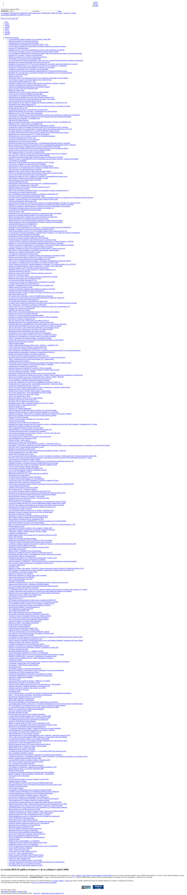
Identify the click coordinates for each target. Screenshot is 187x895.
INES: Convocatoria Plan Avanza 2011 (21, 579)
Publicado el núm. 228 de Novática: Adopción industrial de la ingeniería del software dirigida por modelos (41, 204)
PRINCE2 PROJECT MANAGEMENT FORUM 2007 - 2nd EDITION (31, 774)
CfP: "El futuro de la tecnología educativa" (22, 763)
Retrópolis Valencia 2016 (16, 90)
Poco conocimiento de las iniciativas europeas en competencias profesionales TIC (34, 194)
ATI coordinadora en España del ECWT (21, 609)
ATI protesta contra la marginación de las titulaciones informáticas (29, 617)
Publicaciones (46, 13)
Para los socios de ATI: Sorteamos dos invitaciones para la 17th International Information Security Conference (42, 145)
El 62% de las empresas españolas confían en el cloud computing (28, 238)
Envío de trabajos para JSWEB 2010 (20, 624)
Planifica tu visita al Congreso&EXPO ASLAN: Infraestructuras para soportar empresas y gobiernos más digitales (43, 159)
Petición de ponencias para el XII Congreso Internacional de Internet (30, 744)
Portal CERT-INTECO (16, 537)
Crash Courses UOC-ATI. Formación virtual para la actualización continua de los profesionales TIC (39, 306)
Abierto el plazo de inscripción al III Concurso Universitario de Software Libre (33, 725)
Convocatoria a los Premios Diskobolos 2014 (22, 192)
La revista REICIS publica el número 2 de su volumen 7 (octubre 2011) (30, 528)
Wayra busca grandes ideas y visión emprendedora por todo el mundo (30, 392)
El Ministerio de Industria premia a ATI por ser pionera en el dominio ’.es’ (31, 208)
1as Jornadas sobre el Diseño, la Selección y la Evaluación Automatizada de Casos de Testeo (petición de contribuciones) (46, 703)
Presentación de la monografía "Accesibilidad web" (24, 118)
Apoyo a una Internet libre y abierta (19, 396)
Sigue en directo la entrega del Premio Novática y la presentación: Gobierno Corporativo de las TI (39, 190)
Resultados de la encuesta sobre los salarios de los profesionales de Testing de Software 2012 (37, 493)
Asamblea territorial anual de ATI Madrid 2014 (23, 224)
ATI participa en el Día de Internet (19, 475)
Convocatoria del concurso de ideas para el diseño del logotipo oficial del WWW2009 (35, 802)
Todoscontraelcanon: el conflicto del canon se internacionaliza (28, 746)
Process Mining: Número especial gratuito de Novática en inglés (28, 178)
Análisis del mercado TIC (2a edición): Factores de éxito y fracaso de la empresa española (36, 811)
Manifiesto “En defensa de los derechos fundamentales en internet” (29, 645)
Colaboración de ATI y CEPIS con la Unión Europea (25, 595)
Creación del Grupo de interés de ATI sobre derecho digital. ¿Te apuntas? (31, 364)
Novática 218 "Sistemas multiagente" (20, 408)
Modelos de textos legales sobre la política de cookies (25, 278)
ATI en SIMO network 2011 (17, 549)
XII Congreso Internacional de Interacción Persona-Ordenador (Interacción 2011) (33, 586)
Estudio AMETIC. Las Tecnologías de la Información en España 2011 (30, 429)
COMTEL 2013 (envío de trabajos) (19, 310)
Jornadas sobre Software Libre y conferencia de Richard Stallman (29, 584)
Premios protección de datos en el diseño (21, 341)
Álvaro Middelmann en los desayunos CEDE (22, 438)
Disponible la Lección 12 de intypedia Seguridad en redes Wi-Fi (28, 515)
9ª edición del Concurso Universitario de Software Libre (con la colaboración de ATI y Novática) (38, 127)
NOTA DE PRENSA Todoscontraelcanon (22, 818)
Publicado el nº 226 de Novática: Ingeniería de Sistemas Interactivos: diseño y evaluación (36, 243)
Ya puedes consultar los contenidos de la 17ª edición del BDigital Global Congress (34, 131)
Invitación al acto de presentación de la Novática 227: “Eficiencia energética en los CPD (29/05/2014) (40, 227)
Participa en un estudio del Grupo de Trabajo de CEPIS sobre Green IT (30, 552)
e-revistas (55, 881)
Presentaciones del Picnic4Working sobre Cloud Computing (27, 331)
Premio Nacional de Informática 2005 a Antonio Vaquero (26, 855)
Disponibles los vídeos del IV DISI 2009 (21, 635)
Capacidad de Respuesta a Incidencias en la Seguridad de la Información (31, 793)
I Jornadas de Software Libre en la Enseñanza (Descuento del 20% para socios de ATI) (35, 784)
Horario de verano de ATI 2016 (18, 74)
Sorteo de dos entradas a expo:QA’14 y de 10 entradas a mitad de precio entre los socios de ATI (38, 231)
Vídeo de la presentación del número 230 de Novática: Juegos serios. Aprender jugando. (36, 173)
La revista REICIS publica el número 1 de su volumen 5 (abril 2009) (30, 39)
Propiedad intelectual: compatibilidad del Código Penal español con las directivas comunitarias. (38, 324)
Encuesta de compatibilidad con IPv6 (20, 471)
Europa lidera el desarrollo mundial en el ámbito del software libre (29, 614)
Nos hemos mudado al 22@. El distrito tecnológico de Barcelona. (29, 268)
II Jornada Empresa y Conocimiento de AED (22, 405)
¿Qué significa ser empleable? (18, 160)
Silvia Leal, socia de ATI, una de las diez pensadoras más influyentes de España (33, 276)
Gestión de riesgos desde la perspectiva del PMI (23, 487)
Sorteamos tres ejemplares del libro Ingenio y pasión (25, 252)
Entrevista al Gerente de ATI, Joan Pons (21, 573)
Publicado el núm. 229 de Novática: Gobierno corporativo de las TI (29, 187)
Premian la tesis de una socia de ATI (20, 500)
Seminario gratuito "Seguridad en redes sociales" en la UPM (27, 688)
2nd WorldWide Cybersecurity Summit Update (23, 572)
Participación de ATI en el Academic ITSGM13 (23, 313)
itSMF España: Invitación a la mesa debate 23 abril (24, 682)
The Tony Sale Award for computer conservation (24, 466)
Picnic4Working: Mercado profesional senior (22, 556)
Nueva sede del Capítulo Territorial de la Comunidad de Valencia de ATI (31, 563)
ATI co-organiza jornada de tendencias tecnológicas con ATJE (28, 470)
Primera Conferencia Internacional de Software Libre (25, 758)
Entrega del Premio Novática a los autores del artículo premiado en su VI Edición (33, 412)
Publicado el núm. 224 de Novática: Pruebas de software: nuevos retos (30, 273)
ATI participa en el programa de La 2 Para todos (23, 185)
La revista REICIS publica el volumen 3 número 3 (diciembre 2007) (29, 760)
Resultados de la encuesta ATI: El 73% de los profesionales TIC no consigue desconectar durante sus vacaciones (43, 64)
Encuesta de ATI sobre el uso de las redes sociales (24, 394)
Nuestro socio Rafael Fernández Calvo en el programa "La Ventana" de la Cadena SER (35, 266)
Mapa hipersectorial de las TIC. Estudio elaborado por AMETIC (28, 473)
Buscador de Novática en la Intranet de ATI (22, 319)
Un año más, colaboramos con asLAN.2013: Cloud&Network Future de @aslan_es (34, 382)
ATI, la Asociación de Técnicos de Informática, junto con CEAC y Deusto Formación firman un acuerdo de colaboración (46, 60)
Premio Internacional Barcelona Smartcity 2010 (23, 628)
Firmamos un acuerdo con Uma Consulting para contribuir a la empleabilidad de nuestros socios (38, 176)
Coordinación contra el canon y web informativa (23, 844)
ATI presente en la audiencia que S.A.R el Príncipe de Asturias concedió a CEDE (34, 262)
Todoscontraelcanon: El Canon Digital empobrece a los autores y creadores (32, 730)
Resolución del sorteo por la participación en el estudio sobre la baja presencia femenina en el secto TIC (40, 129)
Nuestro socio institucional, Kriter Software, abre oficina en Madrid (29, 87)
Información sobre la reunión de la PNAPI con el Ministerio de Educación (31, 821)
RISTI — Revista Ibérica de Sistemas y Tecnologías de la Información (30, 695)
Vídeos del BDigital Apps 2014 (18, 181)
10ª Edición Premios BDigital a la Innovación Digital (25, 477)
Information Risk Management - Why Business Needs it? (26, 765)
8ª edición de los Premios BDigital (19, 626)
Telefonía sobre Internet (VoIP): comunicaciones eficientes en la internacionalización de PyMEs (38, 804)
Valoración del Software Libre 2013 (20, 271)
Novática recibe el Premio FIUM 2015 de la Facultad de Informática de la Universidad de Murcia (38, 148)
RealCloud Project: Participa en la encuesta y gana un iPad (27, 496)
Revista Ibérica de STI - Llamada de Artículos (23, 489)
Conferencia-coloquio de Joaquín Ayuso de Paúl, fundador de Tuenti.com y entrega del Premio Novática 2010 (42, 544)
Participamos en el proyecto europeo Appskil (22, 141)
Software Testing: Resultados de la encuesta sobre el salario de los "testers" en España (35, 326)
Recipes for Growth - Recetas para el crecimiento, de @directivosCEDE (31, 329)
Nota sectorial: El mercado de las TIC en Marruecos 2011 (26, 519)
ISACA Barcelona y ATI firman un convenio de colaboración (27, 305)
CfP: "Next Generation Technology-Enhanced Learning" (26, 761)
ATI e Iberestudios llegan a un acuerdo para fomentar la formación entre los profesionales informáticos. (40, 693)
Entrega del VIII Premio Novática (19, 189)
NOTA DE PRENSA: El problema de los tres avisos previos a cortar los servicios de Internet (37, 705)
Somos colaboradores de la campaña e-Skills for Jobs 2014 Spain (29, 218)
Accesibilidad (5, 13)
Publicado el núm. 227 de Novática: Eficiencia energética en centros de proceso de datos (36, 220)
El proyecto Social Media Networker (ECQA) (23, 280)
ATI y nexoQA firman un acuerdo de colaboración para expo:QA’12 (30, 491)
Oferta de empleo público (16, 343)
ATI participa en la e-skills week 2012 (20, 508)
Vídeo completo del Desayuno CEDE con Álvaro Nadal (26, 428)
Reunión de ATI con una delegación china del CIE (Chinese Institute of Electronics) (34, 593)
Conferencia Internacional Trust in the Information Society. (27, 644)
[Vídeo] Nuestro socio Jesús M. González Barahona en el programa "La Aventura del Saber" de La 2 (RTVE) (42, 264)
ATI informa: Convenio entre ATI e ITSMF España (24, 663)
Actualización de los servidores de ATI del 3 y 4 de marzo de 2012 (29, 498)
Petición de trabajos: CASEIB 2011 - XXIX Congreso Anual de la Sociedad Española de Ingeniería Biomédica (43, 561)
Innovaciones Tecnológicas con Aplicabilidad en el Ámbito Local (29, 797)
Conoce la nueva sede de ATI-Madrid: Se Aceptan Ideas (26, 94)
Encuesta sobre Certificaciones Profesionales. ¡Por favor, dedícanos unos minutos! (34, 798)
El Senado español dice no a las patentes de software (25, 863)
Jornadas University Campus (17, 781)
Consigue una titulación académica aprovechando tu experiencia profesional (32, 289)
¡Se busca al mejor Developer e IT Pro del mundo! (24, 139)
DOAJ (68, 881)
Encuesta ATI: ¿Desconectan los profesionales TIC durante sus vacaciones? (32, 67)
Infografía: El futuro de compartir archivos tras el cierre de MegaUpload (31, 512)
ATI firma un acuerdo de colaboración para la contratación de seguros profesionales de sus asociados (39, 206)
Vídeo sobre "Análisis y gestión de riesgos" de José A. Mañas (27, 531)
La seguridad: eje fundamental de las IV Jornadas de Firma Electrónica (30, 790)
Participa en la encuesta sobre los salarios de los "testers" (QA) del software (32, 257)
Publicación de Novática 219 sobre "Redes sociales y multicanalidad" (30, 391)
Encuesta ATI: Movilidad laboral (19, 48)
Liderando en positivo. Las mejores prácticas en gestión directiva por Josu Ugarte (33, 463)
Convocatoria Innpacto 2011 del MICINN (21, 577)
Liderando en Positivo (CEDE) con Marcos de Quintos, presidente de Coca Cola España (36, 292)
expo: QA (12, 777)
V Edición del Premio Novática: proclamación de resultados (27, 559)
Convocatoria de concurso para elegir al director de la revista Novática (30, 80)
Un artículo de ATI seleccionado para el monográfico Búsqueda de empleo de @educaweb (36, 297)
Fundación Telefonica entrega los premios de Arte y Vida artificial (29, 823)
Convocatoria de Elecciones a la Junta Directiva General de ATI (28, 301)
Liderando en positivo (15, 660)
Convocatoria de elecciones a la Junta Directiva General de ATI (28, 109)
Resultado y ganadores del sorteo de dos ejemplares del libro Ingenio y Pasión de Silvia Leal (37, 248)
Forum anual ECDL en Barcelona (19, 776)
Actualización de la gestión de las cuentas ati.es (23, 366)
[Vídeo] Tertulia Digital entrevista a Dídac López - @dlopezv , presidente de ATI (33, 345)
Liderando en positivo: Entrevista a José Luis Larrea (25, 482)
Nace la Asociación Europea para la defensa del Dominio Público (29, 619)
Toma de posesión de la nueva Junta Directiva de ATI (25, 101)
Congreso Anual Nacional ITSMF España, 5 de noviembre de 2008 (29, 718)
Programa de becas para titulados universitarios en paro (25, 638)
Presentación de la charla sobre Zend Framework (24, 299)
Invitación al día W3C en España (19, 689)
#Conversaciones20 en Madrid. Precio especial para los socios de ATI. (30, 378)
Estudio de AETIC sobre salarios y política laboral (24, 630)
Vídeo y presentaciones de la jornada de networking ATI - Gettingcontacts (31, 359)
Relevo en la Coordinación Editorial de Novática (23, 835)
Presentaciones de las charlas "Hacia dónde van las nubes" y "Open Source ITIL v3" (35, 443)
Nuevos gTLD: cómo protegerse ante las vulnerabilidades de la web (29, 259)
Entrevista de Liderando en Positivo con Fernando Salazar (26, 522)
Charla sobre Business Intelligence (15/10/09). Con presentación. (28, 653)
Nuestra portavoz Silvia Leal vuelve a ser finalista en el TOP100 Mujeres (31, 166)
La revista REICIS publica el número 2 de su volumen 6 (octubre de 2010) (31, 603)
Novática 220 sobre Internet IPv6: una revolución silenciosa (27, 354)
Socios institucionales (34, 13)
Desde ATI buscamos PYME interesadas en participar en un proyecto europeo (32, 410)
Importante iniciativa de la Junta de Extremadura (23, 830)
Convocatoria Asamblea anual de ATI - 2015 (22, 138)
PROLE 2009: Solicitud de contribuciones (22, 698)
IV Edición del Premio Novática (18, 649)
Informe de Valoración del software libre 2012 (23, 399)
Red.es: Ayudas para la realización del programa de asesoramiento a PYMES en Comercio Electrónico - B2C (42, 524)
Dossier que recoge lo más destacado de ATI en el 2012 (26, 389)
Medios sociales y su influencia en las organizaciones (25, 551)
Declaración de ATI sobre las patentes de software (24, 672)
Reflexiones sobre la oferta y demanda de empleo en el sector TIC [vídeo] (31, 403)
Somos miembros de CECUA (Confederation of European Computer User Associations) (36, 222)
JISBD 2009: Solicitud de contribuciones (21, 700)
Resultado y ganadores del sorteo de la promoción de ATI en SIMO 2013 (31, 285)
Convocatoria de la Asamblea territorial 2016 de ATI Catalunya (28, 95)
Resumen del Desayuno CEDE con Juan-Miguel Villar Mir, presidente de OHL (33, 464)
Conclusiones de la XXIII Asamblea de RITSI (23, 851)
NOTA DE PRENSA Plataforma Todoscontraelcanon (25, 828)
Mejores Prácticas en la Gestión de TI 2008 (22, 747)
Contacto (73, 13)
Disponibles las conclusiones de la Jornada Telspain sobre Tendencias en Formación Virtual (37, 255)
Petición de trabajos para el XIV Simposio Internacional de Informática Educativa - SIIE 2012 (37, 450)
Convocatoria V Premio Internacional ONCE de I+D (25, 742)
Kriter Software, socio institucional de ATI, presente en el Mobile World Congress (34, 167)
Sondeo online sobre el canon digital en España (23, 819)
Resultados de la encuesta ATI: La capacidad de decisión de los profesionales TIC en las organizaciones (40, 73)
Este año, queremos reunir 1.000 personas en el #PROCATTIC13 (29, 320)
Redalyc (61, 881)
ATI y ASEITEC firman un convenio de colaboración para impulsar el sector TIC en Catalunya (38, 153)
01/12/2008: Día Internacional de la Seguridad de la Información (28, 719)
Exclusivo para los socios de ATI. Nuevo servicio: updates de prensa (29, 150)
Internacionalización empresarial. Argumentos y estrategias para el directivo (32, 352)
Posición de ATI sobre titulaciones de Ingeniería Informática (27, 714)
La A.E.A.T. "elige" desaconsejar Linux (21, 853)
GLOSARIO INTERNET (9, 15)
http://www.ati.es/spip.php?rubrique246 (44, 882)
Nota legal (36, 893)
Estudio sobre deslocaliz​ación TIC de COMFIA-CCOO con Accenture (30, 540)
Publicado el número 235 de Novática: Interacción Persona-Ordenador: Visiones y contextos (37, 83)
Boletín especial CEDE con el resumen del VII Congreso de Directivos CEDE (33, 535)
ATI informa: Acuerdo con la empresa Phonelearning (25, 668)
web (73, 875)
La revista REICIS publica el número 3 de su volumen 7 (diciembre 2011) (31, 510)
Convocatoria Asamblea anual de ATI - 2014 (22, 225)
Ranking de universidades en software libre (22, 449)
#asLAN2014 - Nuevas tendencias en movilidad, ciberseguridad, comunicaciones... (34, 250)
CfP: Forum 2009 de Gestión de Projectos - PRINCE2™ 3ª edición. (29, 681)
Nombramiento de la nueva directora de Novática (24, 43)
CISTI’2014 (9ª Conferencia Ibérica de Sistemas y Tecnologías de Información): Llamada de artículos (40, 261)
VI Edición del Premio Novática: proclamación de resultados (27, 431)
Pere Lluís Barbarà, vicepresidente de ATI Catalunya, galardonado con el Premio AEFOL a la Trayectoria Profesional (45, 350)
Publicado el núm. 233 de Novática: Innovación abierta (25, 113)
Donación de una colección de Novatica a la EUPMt (25, 180)
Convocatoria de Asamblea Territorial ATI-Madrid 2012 (26, 468)
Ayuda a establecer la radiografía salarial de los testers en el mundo (29, 380)
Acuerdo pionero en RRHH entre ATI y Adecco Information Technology (31, 658)
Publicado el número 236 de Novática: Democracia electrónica (28, 57)
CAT (5, 18)
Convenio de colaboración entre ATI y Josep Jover (24, 385)
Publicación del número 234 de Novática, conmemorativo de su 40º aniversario (33, 111)
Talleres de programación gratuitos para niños (22, 201)
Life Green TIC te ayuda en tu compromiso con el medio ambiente (29, 155)
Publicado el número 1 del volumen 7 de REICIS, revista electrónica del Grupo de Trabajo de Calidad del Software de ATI (46, 568)
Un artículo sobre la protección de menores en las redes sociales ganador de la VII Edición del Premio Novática (43, 303)
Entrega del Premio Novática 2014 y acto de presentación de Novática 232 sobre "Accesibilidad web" (40, 122)
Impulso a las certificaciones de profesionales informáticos (26, 709)
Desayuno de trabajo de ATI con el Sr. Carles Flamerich (26, 398)
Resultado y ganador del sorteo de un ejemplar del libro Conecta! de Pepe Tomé (33, 199)
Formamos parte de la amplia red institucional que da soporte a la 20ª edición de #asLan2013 (37, 357)
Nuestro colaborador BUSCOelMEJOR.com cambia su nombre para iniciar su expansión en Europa (39, 106)
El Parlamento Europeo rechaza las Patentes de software (26, 856)
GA (8, 18)
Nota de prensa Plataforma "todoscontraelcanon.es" (24, 607)
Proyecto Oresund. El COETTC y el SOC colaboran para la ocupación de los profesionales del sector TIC (41, 461)
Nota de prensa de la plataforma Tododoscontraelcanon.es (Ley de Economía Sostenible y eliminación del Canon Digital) (46, 640)
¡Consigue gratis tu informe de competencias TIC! (24, 283)
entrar (59, 11)
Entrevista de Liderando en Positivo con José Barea (24, 426)
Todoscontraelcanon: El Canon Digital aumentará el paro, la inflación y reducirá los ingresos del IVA (39, 735)
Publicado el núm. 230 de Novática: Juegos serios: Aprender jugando (30, 171)
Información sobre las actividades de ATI (21, 827)
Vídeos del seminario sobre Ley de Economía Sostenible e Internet (29, 631)
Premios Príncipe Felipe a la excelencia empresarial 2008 (26, 769)
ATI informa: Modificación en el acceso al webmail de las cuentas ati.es (30, 675)
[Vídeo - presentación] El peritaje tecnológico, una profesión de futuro (30, 338)
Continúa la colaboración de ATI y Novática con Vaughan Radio (28, 69)
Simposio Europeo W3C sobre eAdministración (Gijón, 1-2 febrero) (29, 814)
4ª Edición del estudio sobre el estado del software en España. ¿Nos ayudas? (32, 99)
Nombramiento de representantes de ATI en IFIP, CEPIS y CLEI (28, 44)
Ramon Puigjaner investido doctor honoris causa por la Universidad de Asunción (33, 602)
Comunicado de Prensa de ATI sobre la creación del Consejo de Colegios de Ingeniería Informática (39, 661)
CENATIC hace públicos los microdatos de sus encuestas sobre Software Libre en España (36, 505)
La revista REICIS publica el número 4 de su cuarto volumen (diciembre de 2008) (34, 707)
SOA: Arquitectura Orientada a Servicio (21, 753)
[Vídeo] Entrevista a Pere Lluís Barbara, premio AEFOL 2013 (28, 347)
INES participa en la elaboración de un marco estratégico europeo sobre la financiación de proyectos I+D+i (41, 570)
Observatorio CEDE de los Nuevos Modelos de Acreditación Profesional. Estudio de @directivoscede (40, 363)
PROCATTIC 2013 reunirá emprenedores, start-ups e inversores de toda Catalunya (34, 312)
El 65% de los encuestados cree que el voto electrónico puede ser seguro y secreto (34, 51)
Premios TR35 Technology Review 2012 (21, 454)
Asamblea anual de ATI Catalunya (19, 361)
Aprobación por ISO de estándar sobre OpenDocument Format (28, 842)
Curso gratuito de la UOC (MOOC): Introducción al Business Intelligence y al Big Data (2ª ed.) (38, 102)
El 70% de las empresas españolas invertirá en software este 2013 (29, 355)
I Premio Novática (14, 839)
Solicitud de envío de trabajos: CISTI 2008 (22, 749)
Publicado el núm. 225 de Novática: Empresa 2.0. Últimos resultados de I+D (32, 269)
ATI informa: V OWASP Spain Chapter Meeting (23, 665)
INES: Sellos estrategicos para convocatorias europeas (25, 612)
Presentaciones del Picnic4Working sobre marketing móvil (26, 236)
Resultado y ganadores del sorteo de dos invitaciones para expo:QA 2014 (31, 229)
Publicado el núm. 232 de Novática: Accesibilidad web (25, 123)
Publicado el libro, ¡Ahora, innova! (19, 440)
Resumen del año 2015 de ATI (18, 108)
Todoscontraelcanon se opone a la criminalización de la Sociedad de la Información (34, 816)
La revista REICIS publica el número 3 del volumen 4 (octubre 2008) (30, 716)
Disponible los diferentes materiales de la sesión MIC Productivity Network (32, 529)
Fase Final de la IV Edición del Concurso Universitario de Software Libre (31, 633)
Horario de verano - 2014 (16, 211)
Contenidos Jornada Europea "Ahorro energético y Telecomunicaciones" (31, 812)
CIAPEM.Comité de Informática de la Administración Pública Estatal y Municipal (34, 791)
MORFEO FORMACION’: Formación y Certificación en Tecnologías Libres (32, 656)
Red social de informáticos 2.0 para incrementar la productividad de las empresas (33, 702)
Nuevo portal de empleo (16, 788)
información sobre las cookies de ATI (52, 893)
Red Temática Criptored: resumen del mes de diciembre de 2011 (28, 517)
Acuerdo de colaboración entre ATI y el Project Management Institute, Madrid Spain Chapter (37, 503)
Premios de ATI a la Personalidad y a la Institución (24, 841)
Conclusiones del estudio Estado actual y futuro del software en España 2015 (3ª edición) (36, 157)
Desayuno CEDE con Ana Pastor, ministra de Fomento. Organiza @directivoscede (34, 370)
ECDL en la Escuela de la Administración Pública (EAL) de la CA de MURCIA (33, 846)
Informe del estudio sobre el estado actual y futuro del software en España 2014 (33, 217)
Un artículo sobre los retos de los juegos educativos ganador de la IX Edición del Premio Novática (39, 132)
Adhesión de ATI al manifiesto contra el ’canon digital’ (25, 860)
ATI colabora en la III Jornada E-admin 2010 (22, 596)
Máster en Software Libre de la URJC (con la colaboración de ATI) (29, 723)
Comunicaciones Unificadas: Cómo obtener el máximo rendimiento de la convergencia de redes (38, 740)
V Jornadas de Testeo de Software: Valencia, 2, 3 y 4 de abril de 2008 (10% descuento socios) (37, 751)
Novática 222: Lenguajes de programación (22, 308)
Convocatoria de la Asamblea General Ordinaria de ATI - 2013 (28, 348)
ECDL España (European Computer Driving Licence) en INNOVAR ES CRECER (34, 146)
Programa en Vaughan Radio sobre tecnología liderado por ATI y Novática (31, 162)
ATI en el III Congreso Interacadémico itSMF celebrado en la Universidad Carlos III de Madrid (38, 737)
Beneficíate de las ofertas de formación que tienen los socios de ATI (29, 62)
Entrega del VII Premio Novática (19, 275)
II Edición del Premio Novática (18, 786)
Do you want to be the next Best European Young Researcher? (28, 174)
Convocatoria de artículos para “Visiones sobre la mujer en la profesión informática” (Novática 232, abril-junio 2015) (44, 203)
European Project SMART (17, 580)
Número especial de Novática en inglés (21, 287)
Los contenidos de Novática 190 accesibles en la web (25, 732)
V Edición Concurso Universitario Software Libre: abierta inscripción (30, 616)
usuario (11, 11)
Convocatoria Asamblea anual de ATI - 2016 (22, 81)
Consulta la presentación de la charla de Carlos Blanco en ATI (28, 85)
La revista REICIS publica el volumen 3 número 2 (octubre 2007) (29, 779)
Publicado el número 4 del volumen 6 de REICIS (24, 587)
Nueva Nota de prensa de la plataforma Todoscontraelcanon (27, 834)
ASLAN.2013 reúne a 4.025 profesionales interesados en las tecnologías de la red (34, 327)
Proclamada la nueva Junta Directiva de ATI (22, 104)
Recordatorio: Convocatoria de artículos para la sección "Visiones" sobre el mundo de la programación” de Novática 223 (46, 375)
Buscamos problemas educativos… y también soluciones (26, 651)
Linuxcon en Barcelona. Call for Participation (23, 442)
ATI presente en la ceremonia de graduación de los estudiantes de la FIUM (31, 125)
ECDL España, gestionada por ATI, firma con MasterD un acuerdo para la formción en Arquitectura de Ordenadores (44, 115)
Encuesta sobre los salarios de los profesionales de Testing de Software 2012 (32, 507)
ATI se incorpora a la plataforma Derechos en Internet (25, 169)
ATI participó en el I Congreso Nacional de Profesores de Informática (30, 333)
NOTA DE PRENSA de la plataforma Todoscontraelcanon (27, 837)
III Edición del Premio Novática (18, 712)
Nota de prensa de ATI (15, 76)
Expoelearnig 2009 (14, 691)
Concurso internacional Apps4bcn (19, 486)
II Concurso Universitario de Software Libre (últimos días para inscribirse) (31, 772)
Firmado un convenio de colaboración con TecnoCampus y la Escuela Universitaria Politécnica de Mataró (41, 245)
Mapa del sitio (14, 13)
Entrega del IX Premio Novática (18, 120)
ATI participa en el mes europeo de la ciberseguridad (25, 58)
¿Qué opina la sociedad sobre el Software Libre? (23, 254)
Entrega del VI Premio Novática (18, 417)
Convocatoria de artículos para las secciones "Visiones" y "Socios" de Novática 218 (34, 433)
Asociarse (67, 13)
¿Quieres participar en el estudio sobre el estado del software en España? (31, 247)
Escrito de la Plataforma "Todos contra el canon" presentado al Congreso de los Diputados (36, 670)
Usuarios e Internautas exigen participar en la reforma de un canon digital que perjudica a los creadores (40, 591)
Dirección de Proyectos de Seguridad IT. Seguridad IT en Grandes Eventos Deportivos (35, 754)
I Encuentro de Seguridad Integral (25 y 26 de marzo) (25, 696)
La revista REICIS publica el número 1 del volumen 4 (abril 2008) (29, 739)
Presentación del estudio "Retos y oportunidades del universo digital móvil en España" (35, 554)
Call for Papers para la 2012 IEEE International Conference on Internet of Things (33, 480)
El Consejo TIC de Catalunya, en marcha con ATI (24, 401)
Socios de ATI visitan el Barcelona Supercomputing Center (27, 196)
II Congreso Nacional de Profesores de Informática (24, 234)
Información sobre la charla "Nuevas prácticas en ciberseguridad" (29, 92)
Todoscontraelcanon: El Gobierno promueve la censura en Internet (29, 800)
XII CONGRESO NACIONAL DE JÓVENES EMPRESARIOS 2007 (31, 783)
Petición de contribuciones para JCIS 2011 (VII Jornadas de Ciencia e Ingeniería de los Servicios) (38, 582)
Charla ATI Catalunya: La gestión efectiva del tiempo (25, 621)
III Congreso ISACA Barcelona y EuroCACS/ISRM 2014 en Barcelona (31, 296)
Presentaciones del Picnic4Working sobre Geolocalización (26, 290)
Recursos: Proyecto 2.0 (16, 598)
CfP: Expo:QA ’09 (14, 679)
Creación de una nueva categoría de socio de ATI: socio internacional (30, 436)
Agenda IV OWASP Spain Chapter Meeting (22, 721)
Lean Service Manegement (17, 565)
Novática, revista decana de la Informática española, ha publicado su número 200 (33, 647)
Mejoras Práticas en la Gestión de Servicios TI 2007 (24, 809)
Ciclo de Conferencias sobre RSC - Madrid (22, 371)
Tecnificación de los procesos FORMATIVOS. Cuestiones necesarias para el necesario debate (37, 521)
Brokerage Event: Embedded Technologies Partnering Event (27, 726)
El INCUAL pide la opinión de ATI (19, 858)
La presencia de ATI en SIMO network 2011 (22, 545)
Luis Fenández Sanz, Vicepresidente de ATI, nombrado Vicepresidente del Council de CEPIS (37, 501)
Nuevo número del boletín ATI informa (21, 435)
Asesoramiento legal (15, 667)
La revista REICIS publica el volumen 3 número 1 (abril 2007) (28, 795)
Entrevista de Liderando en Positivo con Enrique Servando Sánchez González (32, 415)
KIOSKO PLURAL (24, 15)
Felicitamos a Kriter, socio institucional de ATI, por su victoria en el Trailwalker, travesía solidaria (38, 78)
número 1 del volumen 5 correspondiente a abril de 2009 (94, 875)
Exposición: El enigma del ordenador (20, 514)
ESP (2, 18)
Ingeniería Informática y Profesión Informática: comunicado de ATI (29, 686)
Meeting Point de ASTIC (16, 770)
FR (17, 18)
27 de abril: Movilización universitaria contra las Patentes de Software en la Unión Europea (36, 862)
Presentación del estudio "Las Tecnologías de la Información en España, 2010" (33, 558)
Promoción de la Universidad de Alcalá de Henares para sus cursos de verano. (32, 239)
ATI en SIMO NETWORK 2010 (19, 610)
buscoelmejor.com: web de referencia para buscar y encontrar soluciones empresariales (35, 213)
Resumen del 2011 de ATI (17, 526)
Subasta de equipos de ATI (17, 406)
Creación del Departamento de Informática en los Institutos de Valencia (30, 674)
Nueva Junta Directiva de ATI (18, 294)
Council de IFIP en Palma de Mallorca (20, 848)
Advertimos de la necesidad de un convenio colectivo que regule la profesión (32, 336)
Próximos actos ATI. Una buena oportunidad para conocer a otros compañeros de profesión (36, 50)
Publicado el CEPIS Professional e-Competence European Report (29, 547)
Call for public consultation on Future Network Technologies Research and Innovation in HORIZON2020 (41, 484)
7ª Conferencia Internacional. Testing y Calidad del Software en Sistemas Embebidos (35, 728)
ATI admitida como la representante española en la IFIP (26, 865)
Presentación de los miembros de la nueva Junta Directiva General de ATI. (31, 97)
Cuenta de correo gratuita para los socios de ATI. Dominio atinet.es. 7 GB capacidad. (35, 684)
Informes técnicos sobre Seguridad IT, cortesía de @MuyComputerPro (30, 368)
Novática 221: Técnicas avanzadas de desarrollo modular (26, 315)
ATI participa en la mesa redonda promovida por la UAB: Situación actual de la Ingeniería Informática (40, 116)
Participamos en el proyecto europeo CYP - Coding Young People (29, 134)
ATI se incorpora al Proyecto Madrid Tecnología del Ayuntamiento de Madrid (32, 494)
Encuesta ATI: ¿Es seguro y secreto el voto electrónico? (26, 55)
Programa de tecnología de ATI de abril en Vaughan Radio (26, 152)
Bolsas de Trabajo (57, 13)
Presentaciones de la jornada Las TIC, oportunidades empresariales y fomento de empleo (36, 384)
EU (11, 18)
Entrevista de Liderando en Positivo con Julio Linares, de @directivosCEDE (32, 373)
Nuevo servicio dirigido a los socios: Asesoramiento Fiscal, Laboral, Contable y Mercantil (36, 377)
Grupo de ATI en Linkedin (17, 421)
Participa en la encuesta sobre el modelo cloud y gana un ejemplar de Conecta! (33, 334)
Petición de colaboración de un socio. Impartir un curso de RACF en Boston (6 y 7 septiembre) (38, 65)
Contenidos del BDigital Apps (18, 533)
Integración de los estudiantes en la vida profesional (24, 825)
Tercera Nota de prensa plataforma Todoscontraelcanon (25, 832)
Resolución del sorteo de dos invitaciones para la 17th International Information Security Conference (39, 143)
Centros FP (23, 13)
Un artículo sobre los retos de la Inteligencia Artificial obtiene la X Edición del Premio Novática (38, 71)
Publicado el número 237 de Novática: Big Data (23, 41)
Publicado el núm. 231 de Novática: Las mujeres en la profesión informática (32, 136)
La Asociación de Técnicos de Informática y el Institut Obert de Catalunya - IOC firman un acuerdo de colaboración (44, 232)
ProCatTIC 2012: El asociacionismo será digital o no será (26, 447)
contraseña (35, 11)
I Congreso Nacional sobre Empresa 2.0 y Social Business (26, 479)
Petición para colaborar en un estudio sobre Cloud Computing (27, 575)
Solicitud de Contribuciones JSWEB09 (21, 677)
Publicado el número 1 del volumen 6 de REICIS (24, 623)
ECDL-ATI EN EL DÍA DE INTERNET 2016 (23, 88)
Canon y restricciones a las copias (19, 849)
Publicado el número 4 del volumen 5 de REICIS (24, 642)
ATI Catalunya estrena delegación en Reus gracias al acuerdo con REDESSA (32, 600)
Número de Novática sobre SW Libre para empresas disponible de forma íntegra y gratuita (36, 654)
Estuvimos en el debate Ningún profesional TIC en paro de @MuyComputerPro (33, 317)
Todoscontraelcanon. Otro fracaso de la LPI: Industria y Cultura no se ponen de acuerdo (36, 805)
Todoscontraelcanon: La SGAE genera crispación (24, 733)
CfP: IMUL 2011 (14, 566)
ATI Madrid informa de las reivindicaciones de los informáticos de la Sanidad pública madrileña (38, 807)
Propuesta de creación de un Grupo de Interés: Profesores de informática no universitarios (36, 340)
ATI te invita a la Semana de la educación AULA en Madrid (27, 164)
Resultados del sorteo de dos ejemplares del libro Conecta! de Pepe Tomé (31, 322)
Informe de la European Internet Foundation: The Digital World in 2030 (31, 215)
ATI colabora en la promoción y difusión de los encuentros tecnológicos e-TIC (33, 767)
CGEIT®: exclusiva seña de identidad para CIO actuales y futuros (29, 419)
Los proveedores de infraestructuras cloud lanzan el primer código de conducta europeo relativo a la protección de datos (45, 53)
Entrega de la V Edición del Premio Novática (22, 538)
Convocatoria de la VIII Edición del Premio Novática (25, 210)
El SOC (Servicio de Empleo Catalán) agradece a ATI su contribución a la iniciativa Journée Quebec (39, 387)
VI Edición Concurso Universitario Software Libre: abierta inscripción (30, 542)
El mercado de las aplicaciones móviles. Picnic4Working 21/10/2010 (30, 605)
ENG (14, 18)
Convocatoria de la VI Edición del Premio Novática (24, 459)
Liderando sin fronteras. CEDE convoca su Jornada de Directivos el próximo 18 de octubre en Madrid (40, 413)
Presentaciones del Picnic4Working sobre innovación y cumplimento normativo (33, 183)
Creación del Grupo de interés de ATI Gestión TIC (24, 422)
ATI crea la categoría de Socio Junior (20, 711)
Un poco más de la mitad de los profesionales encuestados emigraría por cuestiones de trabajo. (37, 46)
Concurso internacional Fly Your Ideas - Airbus (23, 452)
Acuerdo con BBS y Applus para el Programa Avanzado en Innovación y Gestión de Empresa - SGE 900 (41, 241)
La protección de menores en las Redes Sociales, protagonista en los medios (32, 282)
